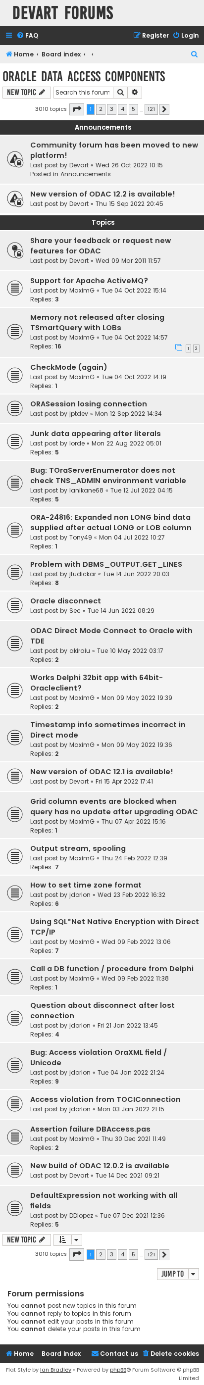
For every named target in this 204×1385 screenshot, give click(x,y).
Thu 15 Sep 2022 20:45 (129, 203)
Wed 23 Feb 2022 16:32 (131, 894)
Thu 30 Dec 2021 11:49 (134, 1139)
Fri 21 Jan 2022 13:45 (128, 1025)
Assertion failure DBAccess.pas (90, 1129)
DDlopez (81, 1215)
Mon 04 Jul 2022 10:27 (132, 537)
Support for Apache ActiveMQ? (89, 281)
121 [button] (151, 109)
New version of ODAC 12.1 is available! (101, 772)
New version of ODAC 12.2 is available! (102, 194)
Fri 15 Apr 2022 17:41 (124, 781)
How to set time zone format (86, 885)
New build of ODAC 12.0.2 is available (99, 1166)
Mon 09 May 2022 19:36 (137, 745)
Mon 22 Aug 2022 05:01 (126, 443)
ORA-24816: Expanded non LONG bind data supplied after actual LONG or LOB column (111, 522)
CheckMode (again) (68, 367)
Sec (75, 610)
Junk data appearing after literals (95, 434)
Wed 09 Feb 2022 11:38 (135, 978)
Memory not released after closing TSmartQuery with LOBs (97, 322)
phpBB (118, 1370)
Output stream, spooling (78, 848)
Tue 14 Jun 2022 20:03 (136, 574)
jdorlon (80, 894)
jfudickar (82, 574)
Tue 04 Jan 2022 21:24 (131, 1072)
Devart (79, 165)
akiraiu (79, 650)
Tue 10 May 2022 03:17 (130, 650)
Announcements (85, 174)
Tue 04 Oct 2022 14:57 (135, 337)
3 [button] (111, 109)
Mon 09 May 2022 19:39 (137, 697)
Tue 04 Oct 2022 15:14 (134, 290)
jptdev (78, 413)
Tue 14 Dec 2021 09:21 (127, 1175)
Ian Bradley (55, 1370)
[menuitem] (27, 36)
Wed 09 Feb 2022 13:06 (136, 942)
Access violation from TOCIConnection (105, 1099)
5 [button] (133, 109)
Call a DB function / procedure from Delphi (112, 969)
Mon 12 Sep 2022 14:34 (128, 413)
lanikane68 (86, 490)
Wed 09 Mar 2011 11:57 (128, 260)
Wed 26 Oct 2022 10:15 (129, 165)
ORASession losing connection (88, 404)
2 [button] (100, 109)
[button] (76, 109)
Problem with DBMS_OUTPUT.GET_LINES (106, 564)
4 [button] (122, 109)
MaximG (82, 290)
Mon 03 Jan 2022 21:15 (131, 1109)
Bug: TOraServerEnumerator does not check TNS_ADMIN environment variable (108, 475)
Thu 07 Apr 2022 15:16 (134, 821)
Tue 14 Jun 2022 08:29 (121, 610)
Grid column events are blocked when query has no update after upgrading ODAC (114, 806)
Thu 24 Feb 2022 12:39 (134, 858)
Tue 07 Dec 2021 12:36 (132, 1215)
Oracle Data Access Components (83, 76)
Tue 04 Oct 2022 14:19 (134, 377)
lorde (77, 443)
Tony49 (80, 537)
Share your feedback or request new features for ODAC (100, 246)
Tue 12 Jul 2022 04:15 (141, 490)
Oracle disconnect (65, 601)
